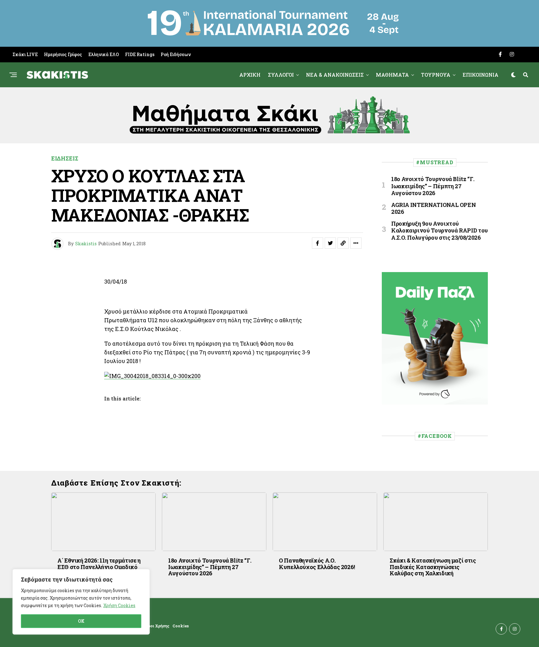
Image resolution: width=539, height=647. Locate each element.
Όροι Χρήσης (157, 625)
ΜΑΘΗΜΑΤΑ (392, 74)
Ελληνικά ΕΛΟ (103, 54)
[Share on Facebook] (317, 243)
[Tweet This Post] (330, 243)
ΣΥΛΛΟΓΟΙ (281, 74)
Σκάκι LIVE (25, 54)
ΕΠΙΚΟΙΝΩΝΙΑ (480, 74)
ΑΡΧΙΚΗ (249, 74)
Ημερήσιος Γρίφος (63, 54)
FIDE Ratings (139, 54)
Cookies (180, 625)
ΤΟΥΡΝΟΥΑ (435, 74)
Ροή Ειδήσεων (176, 54)
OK (81, 621)
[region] (81, 602)
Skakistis (86, 244)
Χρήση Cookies (119, 605)
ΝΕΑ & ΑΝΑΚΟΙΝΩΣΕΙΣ (335, 74)
